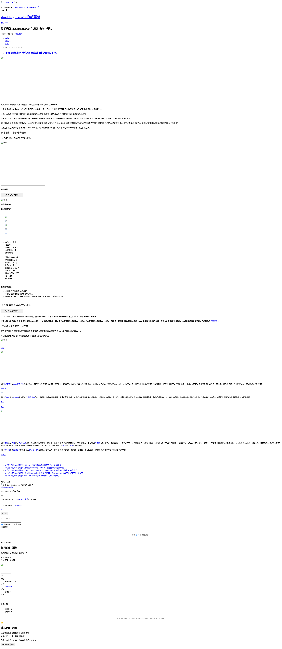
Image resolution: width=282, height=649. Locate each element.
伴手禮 (70, 446)
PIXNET (124, 618)
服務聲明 (162, 618)
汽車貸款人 (214, 321)
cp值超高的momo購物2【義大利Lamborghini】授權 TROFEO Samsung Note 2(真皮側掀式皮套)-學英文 (44, 473)
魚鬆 (2, 402)
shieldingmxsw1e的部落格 (20, 17)
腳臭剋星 (20, 384)
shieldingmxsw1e (7, 487)
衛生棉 (7, 450)
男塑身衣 (31, 397)
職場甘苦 (18, 505)
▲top (3, 509)
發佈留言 (4, 527)
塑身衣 (3, 388)
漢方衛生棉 (33, 450)
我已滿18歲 (5, 644)
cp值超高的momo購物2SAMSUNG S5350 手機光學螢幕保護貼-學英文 (32, 476)
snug (2, 348)
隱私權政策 (153, 618)
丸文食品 (22, 443)
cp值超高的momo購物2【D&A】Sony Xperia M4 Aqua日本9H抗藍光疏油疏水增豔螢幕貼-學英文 (42, 470)
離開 (12, 644)
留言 (26, 499)
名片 (7, 44)
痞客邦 (21, 499)
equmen (16, 397)
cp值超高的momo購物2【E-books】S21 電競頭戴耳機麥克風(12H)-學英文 (33, 465)
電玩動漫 (18, 34)
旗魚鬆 (97, 443)
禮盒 (64, 446)
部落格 (8, 41)
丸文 (2, 407)
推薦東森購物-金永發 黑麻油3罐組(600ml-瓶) (31, 53)
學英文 (3, 455)
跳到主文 (4, 23)
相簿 (7, 38)
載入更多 (4, 514)
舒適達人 (16, 450)
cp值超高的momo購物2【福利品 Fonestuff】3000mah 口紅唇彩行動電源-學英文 (35, 468)
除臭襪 (7, 384)
